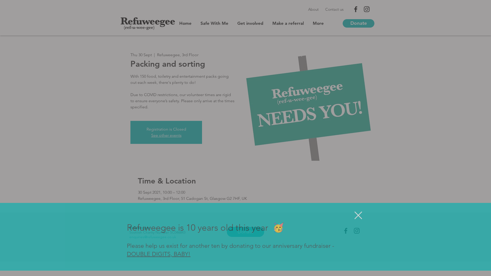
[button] (358, 221)
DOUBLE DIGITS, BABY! (159, 259)
